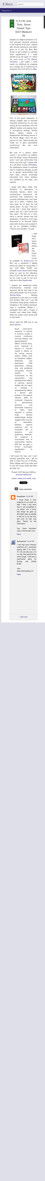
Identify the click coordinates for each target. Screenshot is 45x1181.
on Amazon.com (27, 260)
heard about (22, 270)
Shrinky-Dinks (15, 295)
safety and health (24, 478)
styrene (18, 324)
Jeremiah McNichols (24, 474)
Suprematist (27, 280)
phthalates (32, 164)
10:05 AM (29, 496)
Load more (23, 617)
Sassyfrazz (21, 496)
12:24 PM (30, 541)
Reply (19, 534)
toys (34, 478)
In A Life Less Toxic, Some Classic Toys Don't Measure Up (23, 28)
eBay (35, 69)
